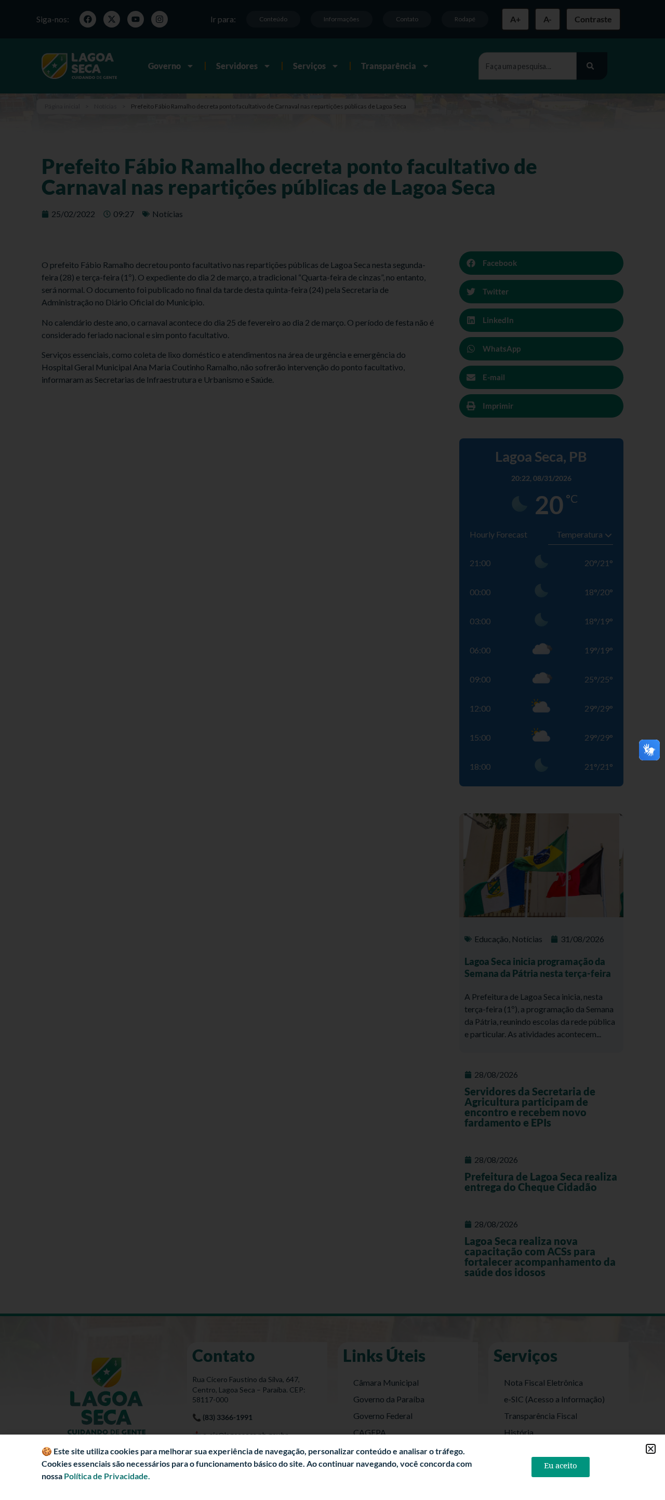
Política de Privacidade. (107, 1476)
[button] (651, 1449)
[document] (332, 750)
